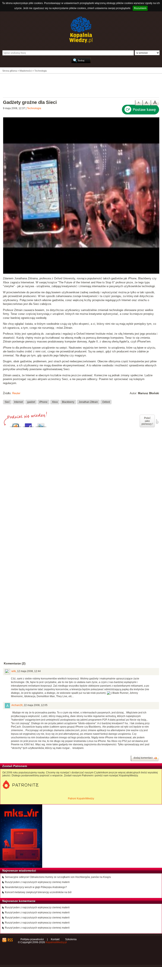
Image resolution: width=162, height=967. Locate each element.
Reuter (16, 393)
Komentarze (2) (15, 663)
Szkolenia (71, 939)
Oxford (106, 402)
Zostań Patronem (14, 766)
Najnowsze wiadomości (19, 870)
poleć (157, 421)
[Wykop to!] (15, 424)
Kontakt (55, 939)
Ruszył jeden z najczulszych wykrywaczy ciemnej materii (37, 882)
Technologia (34, 108)
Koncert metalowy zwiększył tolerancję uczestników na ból (38, 892)
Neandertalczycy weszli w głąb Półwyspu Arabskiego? (36, 887)
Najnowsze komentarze (18, 901)
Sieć (7, 402)
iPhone (43, 402)
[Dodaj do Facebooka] (28, 424)
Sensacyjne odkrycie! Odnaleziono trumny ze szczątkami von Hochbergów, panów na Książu (58, 877)
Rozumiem (140, 8)
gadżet (31, 402)
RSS (10, 940)
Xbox (55, 402)
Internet (18, 402)
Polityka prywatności (32, 939)
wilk (13, 671)
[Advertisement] (81, 85)
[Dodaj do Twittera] (41, 424)
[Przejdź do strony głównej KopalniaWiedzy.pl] (81, 30)
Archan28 (17, 705)
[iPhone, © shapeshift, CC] (81, 273)
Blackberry (68, 402)
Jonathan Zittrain (88, 402)
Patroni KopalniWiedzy (81, 798)
